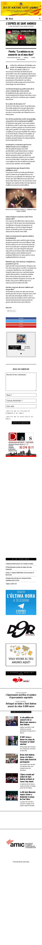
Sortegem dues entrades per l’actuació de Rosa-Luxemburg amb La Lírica (19, 579)
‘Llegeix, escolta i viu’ (11, 584)
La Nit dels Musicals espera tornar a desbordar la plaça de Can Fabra (27, 795)
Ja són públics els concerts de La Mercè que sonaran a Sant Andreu (28, 721)
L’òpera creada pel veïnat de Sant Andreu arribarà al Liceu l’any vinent (27, 778)
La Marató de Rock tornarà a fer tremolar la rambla (19, 564)
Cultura (26, 57)
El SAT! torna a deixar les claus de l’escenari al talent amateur (27, 740)
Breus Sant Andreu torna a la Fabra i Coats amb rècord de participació (28, 758)
